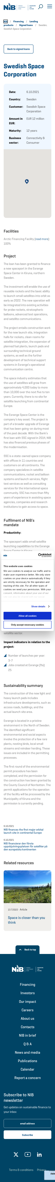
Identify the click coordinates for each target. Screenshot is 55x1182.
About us (27, 1018)
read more (41, 239)
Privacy (41, 1170)
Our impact (27, 1001)
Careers (27, 1010)
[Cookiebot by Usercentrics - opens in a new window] (38, 555)
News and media (27, 1052)
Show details (38, 606)
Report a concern (27, 1077)
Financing (27, 984)
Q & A (28, 1044)
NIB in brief (27, 1035)
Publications (27, 1060)
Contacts (27, 1026)
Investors (27, 993)
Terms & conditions (21, 1170)
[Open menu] (49, 7)
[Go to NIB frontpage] (20, 8)
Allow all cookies (27, 615)
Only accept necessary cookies (27, 624)
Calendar (27, 1069)
